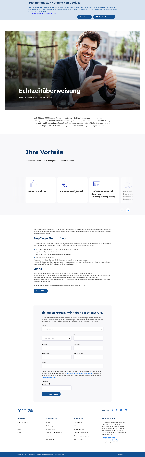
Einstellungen (84, 17)
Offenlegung (50, 439)
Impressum (20, 454)
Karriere (20, 426)
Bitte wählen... (49, 338)
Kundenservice (78, 422)
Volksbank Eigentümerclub (54, 432)
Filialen (76, 426)
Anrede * (44, 335)
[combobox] (72, 329)
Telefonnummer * (79, 353)
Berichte (48, 436)
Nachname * (77, 344)
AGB (26, 454)
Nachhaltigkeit (50, 426)
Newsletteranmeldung (81, 432)
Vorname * (45, 344)
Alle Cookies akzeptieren (104, 17)
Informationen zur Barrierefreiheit (45, 454)
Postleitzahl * (46, 353)
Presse (19, 429)
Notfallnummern (79, 439)
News (19, 432)
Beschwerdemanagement (82, 436)
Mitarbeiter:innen (79, 429)
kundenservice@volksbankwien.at (113, 440)
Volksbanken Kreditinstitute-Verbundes (79, 373)
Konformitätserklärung (60, 454)
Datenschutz (32, 454)
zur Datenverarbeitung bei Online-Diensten (42, 13)
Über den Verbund (23, 422)
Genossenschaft (51, 429)
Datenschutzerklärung (49, 377)
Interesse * (45, 326)
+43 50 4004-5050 (108, 438)
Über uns (49, 422)
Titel (75, 335)
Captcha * (45, 381)
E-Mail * (44, 362)
